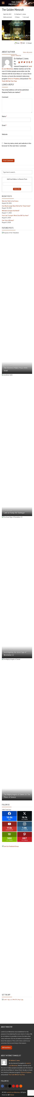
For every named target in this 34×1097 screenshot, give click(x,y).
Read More (7, 1047)
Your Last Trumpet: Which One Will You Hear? (15, 215)
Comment (5, 97)
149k (3, 809)
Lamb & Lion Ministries (13, 1092)
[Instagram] (9, 1086)
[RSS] (20, 1086)
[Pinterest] (13, 1086)
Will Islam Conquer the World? (10, 210)
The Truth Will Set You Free (17, 1074)
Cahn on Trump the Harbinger (14, 512)
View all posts (27, 52)
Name (4, 116)
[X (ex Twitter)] (6, 1086)
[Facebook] (2, 1086)
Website (4, 134)
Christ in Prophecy (14, 79)
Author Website (16, 55)
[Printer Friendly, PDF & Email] (23, 43)
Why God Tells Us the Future (10, 201)
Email (4, 125)
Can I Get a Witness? (8, 220)
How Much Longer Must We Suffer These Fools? (16, 206)
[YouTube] (17, 1086)
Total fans (8, 809)
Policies (12, 1095)
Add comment (7, 17)
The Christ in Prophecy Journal (18, 3)
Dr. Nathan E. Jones (20, 14)
